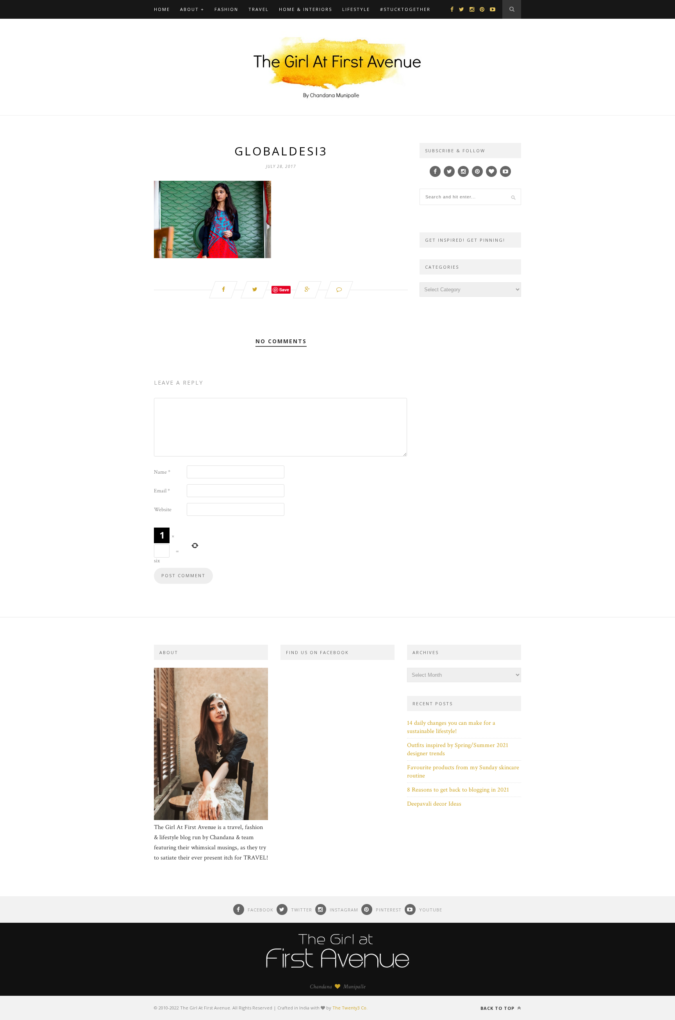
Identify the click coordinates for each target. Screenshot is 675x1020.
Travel (258, 9)
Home (162, 9)
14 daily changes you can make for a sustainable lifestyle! (451, 727)
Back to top (498, 1008)
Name (162, 472)
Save (284, 289)
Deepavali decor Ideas (434, 804)
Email (162, 490)
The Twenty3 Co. (350, 1008)
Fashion (226, 9)
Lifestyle (356, 9)
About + (192, 9)
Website (162, 509)
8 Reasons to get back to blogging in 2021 (458, 790)
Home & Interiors (305, 9)
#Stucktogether (405, 9)
